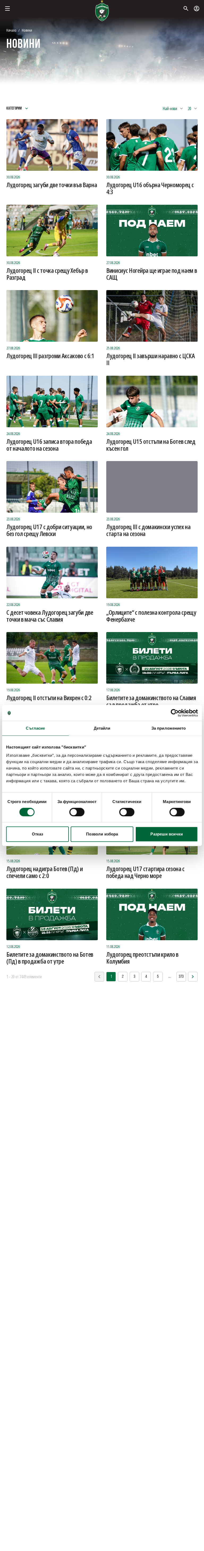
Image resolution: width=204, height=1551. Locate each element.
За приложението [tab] (168, 728)
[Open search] (186, 8)
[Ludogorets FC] (102, 10)
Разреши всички (166, 834)
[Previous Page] (192, 976)
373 (181, 977)
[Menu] (7, 8)
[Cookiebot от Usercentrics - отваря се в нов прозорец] (174, 713)
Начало (11, 30)
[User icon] (196, 8)
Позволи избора (102, 834)
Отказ (37, 834)
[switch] (76, 812)
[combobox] (173, 108)
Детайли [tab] (102, 728)
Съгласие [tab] (35, 728)
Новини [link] (27, 30)
